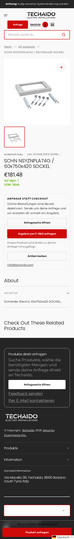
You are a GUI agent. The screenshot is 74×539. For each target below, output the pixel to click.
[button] (5, 15)
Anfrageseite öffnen (37, 222)
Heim (8, 46)
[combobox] (37, 34)
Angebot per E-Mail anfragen (37, 233)
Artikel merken (37, 256)
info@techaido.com (20, 264)
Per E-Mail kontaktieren (31, 400)
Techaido (28, 430)
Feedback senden (25, 393)
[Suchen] (64, 34)
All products (26, 46)
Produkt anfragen (37, 532)
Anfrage (18, 24)
